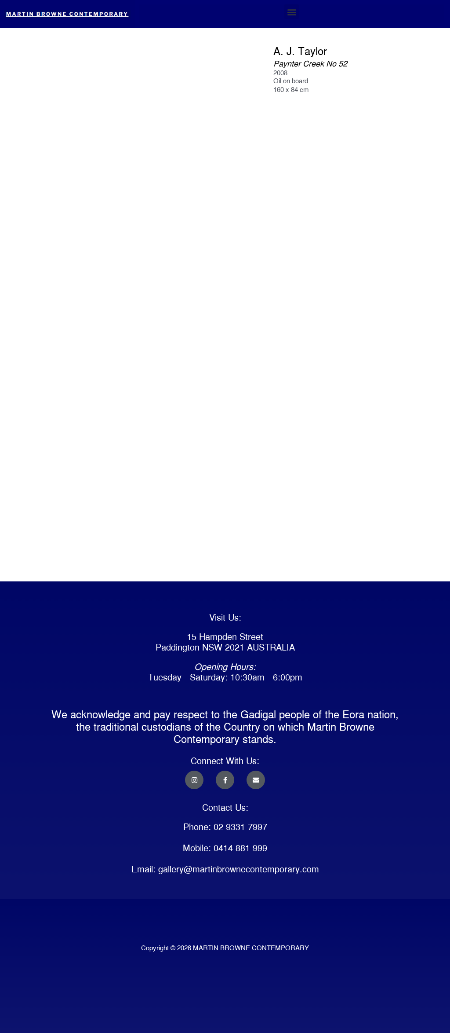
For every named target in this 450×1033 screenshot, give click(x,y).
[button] (291, 11)
